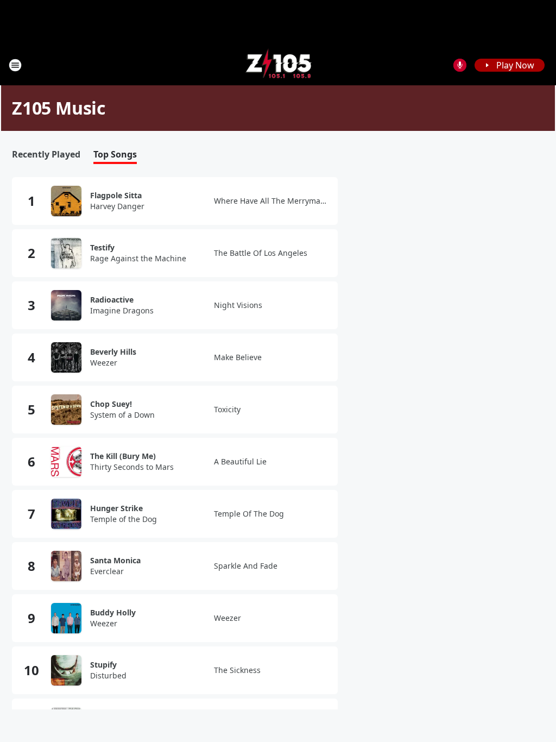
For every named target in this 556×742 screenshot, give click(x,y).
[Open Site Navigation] (15, 65)
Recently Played (46, 154)
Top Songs (115, 154)
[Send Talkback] (459, 65)
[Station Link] (278, 65)
